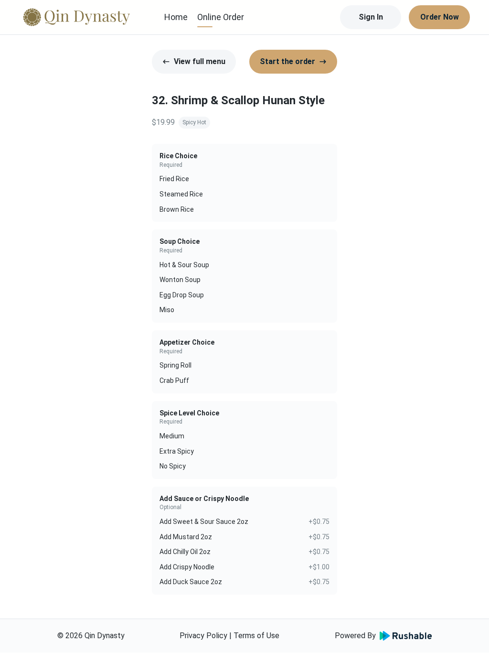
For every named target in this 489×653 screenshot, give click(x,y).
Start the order (287, 61)
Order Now (439, 17)
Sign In (371, 17)
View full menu (199, 61)
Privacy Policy (203, 635)
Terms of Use (256, 635)
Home (176, 17)
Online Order (220, 17)
